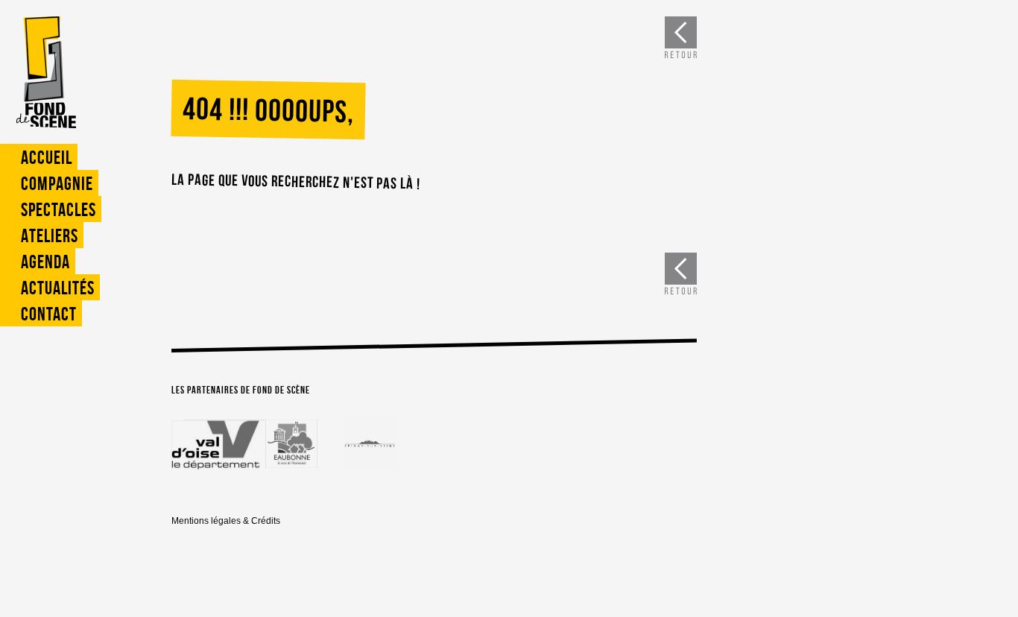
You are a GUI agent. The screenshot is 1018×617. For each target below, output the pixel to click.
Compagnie (57, 184)
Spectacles (58, 210)
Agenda (45, 262)
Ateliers (49, 236)
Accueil (46, 158)
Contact (49, 314)
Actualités (58, 288)
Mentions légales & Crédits (225, 521)
